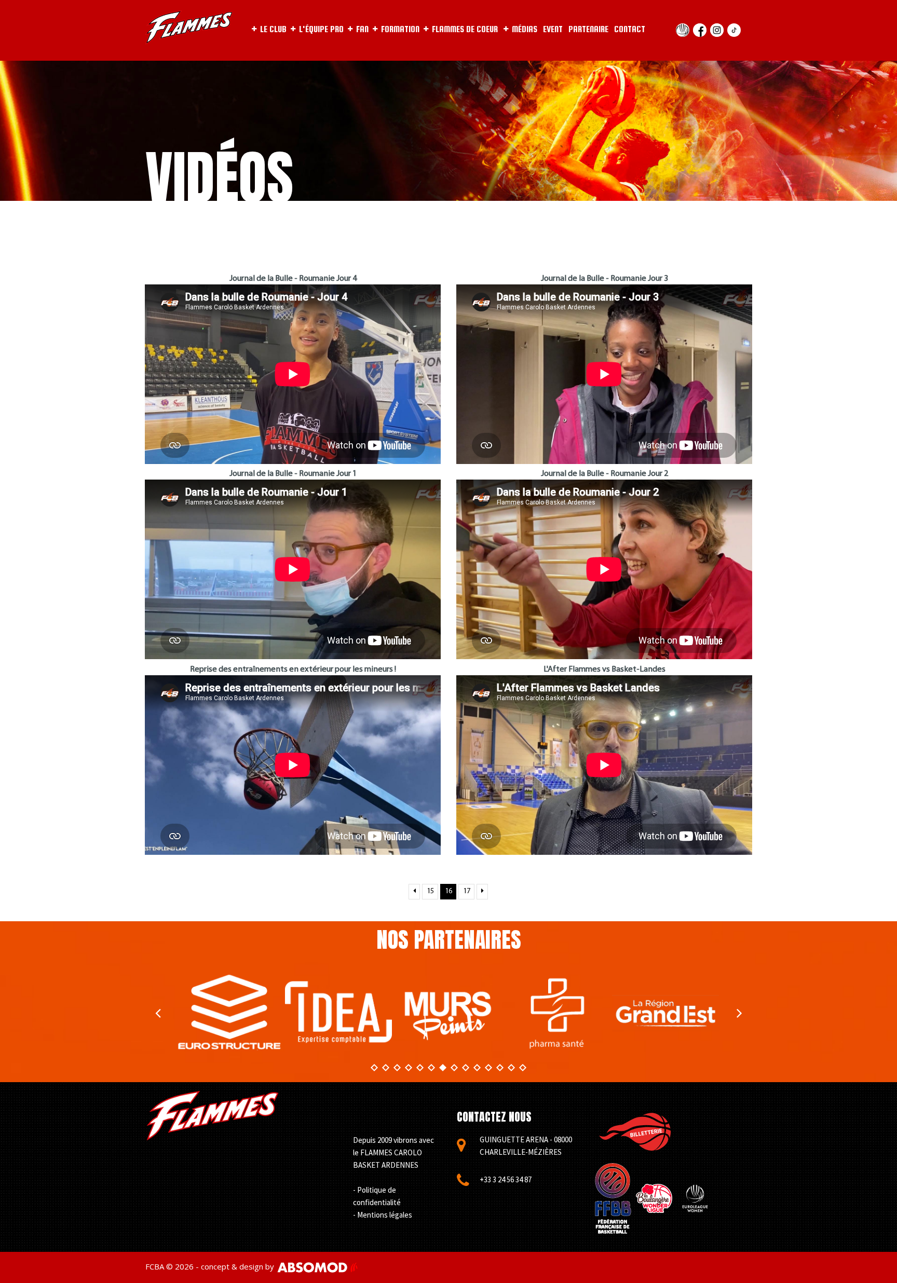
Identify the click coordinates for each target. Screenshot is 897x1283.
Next (739, 1013)
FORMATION (400, 29)
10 (477, 1067)
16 (448, 891)
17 (466, 891)
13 (511, 1067)
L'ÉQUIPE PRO (321, 29)
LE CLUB (273, 29)
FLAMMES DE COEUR (465, 29)
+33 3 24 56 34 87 (506, 1179)
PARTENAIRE (588, 29)
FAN (362, 29)
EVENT (553, 29)
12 (500, 1067)
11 (488, 1067)
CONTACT (629, 29)
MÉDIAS (524, 29)
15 (430, 891)
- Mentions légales (382, 1215)
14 (522, 1067)
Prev (158, 1013)
